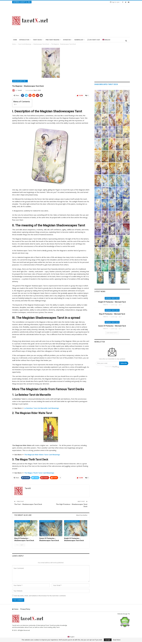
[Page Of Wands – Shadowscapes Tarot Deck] (112, 168)
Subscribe (123, 363)
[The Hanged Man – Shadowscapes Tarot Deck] (112, 120)
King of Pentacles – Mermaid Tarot (112, 314)
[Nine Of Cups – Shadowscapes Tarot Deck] (126, 193)
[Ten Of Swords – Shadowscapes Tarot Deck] (126, 229)
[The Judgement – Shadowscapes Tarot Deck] (97, 144)
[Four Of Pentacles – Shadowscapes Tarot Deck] (112, 253)
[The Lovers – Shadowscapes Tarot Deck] (105, 108)
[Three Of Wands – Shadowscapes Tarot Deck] (126, 144)
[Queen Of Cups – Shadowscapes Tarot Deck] (119, 205)
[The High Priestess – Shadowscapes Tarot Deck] (112, 96)
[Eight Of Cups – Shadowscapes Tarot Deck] (119, 193)
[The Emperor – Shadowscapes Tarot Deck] (126, 96)
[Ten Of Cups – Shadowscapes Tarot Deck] (97, 205)
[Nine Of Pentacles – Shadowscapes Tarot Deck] (112, 265)
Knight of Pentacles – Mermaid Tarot (112, 302)
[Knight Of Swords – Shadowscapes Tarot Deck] (105, 241)
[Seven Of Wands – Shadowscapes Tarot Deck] (119, 156)
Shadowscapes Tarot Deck (20, 81)
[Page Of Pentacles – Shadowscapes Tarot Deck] (126, 265)
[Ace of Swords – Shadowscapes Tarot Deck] (97, 217)
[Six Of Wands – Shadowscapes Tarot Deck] (112, 156)
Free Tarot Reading (52, 40)
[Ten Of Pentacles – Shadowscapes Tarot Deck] (119, 265)
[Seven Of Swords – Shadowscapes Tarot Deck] (105, 229)
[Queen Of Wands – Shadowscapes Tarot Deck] (97, 181)
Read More (116, 640)
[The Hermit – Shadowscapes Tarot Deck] (126, 108)
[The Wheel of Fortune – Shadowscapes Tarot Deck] (97, 120)
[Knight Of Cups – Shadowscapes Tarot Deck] (112, 205)
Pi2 (129, 614)
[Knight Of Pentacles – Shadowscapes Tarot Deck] (75, 528)
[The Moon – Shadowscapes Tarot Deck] (119, 132)
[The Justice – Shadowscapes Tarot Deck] (105, 120)
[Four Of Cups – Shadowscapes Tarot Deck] (126, 181)
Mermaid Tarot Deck (112, 298)
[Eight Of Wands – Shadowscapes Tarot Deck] (126, 156)
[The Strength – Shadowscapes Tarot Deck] (119, 108)
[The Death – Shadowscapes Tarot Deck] (119, 120)
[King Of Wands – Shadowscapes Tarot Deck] (119, 168)
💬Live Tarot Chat (93, 40)
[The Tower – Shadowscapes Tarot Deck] (105, 132)
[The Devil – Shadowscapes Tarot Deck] (97, 132)
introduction (24, 40)
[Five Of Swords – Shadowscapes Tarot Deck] (126, 217)
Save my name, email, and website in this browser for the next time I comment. (40, 596)
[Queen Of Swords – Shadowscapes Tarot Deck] (112, 241)
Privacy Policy (25, 609)
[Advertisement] (91, 20)
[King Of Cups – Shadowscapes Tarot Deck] (126, 205)
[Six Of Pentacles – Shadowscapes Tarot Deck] (126, 253)
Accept (107, 640)
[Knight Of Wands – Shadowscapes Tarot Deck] (126, 168)
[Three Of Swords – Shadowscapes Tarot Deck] (112, 217)
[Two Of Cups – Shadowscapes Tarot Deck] (112, 181)
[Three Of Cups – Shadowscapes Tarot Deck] (119, 181)
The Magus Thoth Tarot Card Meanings (39, 473)
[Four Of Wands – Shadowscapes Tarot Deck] (97, 156)
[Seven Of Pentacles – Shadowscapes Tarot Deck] (97, 265)
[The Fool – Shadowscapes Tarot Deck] (97, 96)
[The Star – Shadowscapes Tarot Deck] (112, 132)
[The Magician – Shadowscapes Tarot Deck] (105, 96)
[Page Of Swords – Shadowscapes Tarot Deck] (97, 241)
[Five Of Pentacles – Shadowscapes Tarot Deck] (119, 253)
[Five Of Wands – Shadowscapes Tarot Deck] (105, 156)
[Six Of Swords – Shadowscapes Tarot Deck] (97, 229)
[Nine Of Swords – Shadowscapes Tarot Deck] (119, 229)
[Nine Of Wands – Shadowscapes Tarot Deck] (97, 168)
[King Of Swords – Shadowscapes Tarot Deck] (119, 241)
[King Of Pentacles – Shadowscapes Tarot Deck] (25, 528)
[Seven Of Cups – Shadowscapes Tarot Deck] (112, 193)
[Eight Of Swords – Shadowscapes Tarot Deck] (112, 229)
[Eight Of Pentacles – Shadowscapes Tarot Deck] (105, 265)
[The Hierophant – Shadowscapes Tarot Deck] (97, 108)
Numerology (78, 40)
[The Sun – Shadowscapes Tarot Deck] (126, 132)
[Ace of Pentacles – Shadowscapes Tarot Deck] (126, 241)
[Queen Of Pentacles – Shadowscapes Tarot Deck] (50, 528)
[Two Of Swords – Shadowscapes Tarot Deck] (105, 217)
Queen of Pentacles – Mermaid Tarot (112, 326)
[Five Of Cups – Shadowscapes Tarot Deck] (97, 193)
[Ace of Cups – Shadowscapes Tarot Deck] (105, 181)
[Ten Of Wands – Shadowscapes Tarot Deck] (105, 168)
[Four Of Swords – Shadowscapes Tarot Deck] (119, 217)
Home (15, 40)
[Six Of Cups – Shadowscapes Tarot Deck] (105, 193)
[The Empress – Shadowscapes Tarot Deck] (119, 96)
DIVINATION (67, 40)
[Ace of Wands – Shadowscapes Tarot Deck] (112, 144)
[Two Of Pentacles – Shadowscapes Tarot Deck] (97, 253)
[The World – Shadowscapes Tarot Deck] (105, 144)
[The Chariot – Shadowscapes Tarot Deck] (112, 108)
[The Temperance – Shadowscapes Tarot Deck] (126, 120)
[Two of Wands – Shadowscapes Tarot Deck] (119, 144)
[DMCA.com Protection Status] (125, 622)
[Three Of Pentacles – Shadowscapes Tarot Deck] (105, 253)
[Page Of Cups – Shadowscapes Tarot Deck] (105, 205)
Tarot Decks (37, 40)
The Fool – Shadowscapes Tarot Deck (28, 504)
